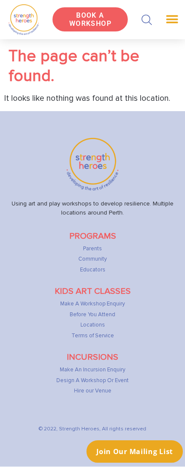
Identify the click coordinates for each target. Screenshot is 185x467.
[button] (147, 20)
